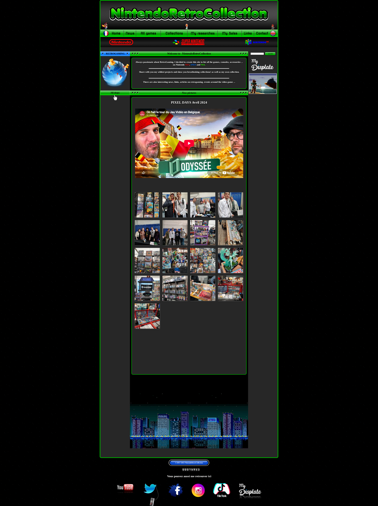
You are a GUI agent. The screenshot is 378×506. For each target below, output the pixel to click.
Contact (262, 33)
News (130, 33)
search (270, 54)
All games (148, 33)
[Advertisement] (115, 155)
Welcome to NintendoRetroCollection (189, 53)
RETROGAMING (115, 53)
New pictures (189, 92)
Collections (174, 33)
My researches (203, 33)
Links (248, 33)
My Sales (229, 33)
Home (116, 33)
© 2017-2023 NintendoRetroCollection (189, 463)
